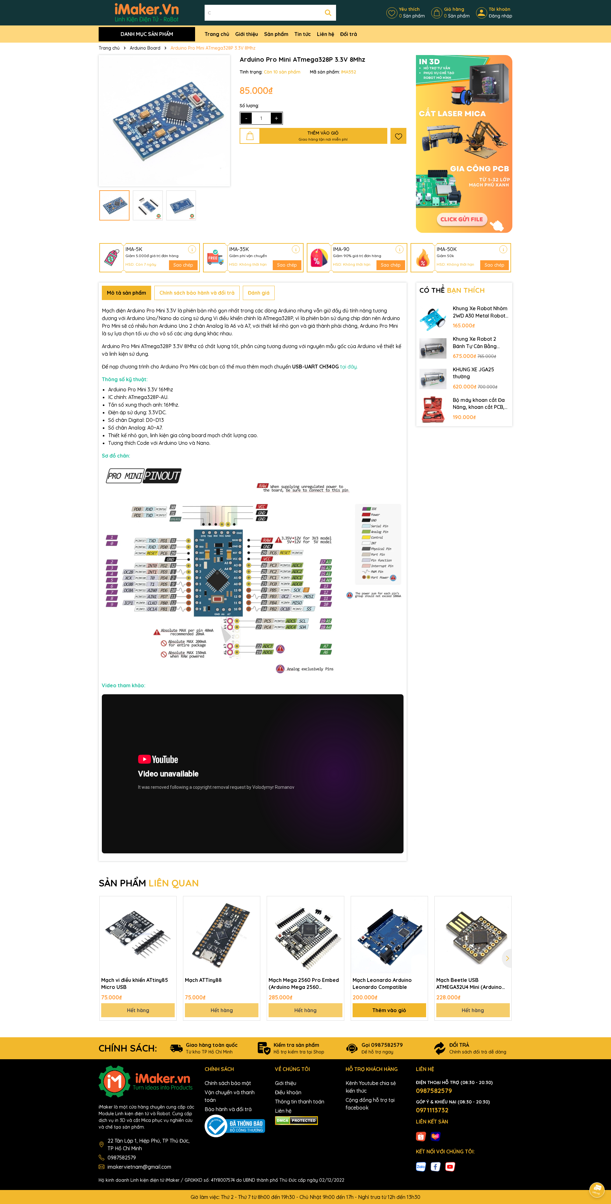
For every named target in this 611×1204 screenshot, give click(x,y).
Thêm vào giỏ (389, 1010)
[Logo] (147, 12)
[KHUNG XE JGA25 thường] (433, 379)
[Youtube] (450, 1166)
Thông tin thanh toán (299, 1101)
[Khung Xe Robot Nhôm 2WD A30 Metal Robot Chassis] (433, 318)
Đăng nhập (500, 16)
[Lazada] (436, 1136)
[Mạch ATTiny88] (221, 934)
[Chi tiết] (192, 249)
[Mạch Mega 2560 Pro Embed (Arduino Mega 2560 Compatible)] (305, 934)
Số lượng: (249, 105)
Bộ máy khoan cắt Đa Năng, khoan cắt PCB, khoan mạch (479, 404)
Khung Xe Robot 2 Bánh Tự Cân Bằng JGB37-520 (475, 343)
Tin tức (302, 34)
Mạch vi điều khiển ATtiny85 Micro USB (134, 983)
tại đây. (349, 366)
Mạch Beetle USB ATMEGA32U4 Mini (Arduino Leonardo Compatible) (469, 984)
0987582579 (122, 1157)
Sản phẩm (276, 34)
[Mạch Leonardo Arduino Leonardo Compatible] (389, 934)
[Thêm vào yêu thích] (398, 136)
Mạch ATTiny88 (203, 980)
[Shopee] (421, 1136)
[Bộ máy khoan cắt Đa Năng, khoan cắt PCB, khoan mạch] (433, 409)
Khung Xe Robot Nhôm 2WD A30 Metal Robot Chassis (480, 312)
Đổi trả (348, 34)
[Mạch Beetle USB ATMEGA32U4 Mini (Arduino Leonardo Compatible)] (473, 934)
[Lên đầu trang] (597, 1172)
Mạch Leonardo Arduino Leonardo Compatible (382, 983)
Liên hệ (325, 34)
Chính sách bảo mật (228, 1083)
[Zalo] (421, 1166)
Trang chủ (217, 34)
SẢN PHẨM (149, 883)
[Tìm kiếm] (328, 12)
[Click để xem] (164, 121)
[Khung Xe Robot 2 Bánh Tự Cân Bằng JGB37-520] (433, 348)
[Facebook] (436, 1166)
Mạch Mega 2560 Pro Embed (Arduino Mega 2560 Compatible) (304, 984)
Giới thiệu (246, 34)
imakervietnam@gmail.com (139, 1167)
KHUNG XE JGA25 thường (473, 373)
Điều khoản (288, 1092)
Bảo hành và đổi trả (228, 1109)
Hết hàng (138, 1010)
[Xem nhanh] (169, 925)
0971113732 (432, 1110)
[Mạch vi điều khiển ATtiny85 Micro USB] (138, 934)
